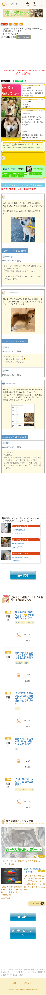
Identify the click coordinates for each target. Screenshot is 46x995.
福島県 (16, 24)
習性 (24, 789)
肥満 (17, 622)
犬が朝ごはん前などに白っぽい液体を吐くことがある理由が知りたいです (24, 698)
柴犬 (21, 24)
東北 (10, 24)
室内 (26, 662)
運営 (14, 983)
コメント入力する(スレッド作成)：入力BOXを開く (23, 185)
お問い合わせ (28, 983)
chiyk (6, 157)
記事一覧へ (35, 903)
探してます (4, 24)
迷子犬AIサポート (11, 168)
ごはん (30, 789)
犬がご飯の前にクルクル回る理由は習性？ (24, 782)
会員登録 (27, 5)
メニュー (41, 5)
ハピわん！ (9, 4)
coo (6, 383)
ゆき (6, 292)
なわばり (19, 662)
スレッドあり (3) (23, 37)
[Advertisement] (23, 53)
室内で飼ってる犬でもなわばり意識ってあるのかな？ (24, 655)
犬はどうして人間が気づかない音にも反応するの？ (24, 741)
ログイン (34, 5)
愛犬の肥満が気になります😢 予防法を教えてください (24, 614)
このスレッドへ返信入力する (14, 250)
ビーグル (29, 622)
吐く (17, 708)
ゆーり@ (7, 197)
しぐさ (18, 789)
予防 (23, 622)
